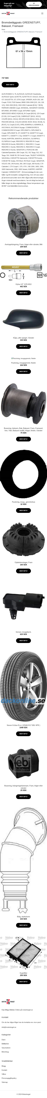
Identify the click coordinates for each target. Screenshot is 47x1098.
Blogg (4, 1066)
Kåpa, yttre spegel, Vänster (23, 338)
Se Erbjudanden (34, 4)
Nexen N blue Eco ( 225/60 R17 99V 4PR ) (23, 725)
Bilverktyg (5, 1052)
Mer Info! (10, 85)
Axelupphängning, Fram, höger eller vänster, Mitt (23, 244)
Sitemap (5, 1082)
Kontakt (4, 1070)
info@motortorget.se (9, 1027)
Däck (3, 1040)
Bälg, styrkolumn (23, 917)
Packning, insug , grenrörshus (23, 502)
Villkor (4, 1074)
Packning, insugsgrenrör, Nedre (23, 363)
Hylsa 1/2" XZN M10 (23, 284)
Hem (3, 29)
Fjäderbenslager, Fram (23, 562)
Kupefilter (23, 973)
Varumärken (6, 1048)
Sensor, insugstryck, (23, 632)
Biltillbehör (5, 1044)
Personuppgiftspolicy (9, 1078)
